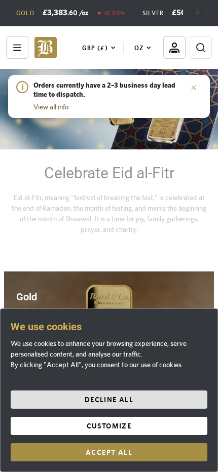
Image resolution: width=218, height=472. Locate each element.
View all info (50, 107)
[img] (45, 47)
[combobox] (101, 48)
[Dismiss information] (194, 87)
